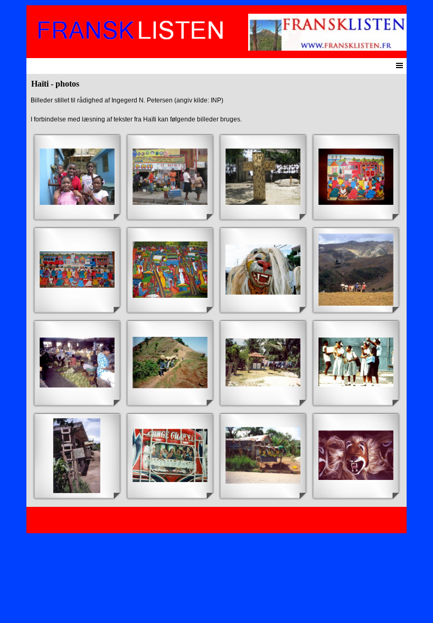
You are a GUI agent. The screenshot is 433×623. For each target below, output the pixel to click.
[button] (77, 176)
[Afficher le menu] (399, 65)
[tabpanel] (216, 110)
